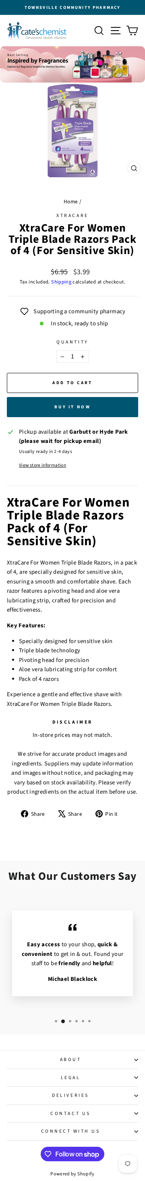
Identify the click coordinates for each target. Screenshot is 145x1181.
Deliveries (70, 1095)
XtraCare (72, 215)
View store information (42, 465)
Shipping (61, 281)
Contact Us (70, 1113)
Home (71, 201)
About (70, 1059)
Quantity (72, 342)
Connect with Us (70, 1131)
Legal (71, 1077)
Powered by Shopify (72, 1174)
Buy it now (72, 407)
